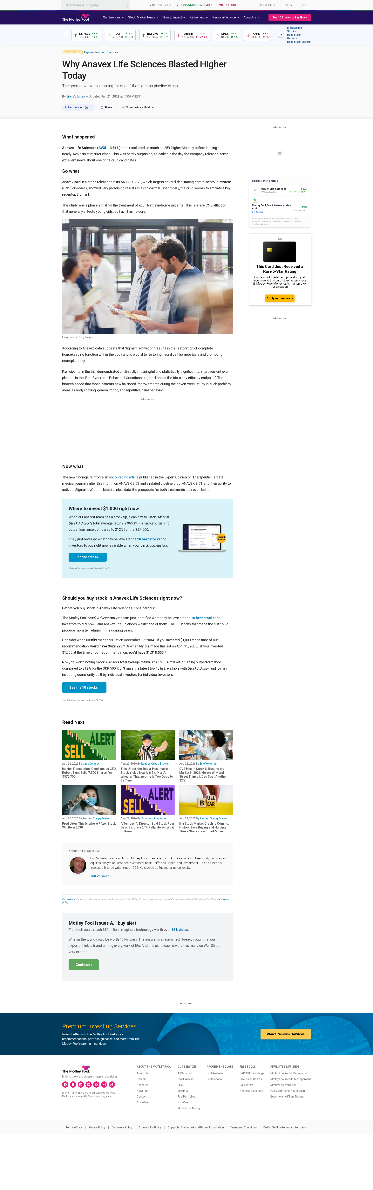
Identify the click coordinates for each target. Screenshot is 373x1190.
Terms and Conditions (243, 1127)
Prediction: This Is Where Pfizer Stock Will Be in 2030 (89, 825)
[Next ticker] (281, 35)
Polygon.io (106, 1096)
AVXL (102, 148)
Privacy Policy (97, 1127)
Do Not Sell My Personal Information (285, 1127)
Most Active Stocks (294, 29)
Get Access (257, 212)
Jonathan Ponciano (153, 818)
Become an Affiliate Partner (287, 1096)
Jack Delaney (91, 763)
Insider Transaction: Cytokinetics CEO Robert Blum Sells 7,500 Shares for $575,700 (89, 772)
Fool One (183, 1102)
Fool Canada (214, 1079)
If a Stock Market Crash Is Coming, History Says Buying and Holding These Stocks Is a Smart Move (204, 827)
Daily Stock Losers (299, 41)
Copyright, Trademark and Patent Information (196, 1127)
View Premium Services (286, 1034)
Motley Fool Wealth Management (290, 1079)
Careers (141, 1079)
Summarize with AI (138, 107)
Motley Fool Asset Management (289, 1073)
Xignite (92, 1096)
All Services (185, 1073)
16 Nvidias (179, 930)
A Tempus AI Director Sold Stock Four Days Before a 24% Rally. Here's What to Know (147, 827)
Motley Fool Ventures (283, 1084)
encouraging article (124, 477)
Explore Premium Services (101, 52)
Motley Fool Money (189, 1108)
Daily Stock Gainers (294, 36)
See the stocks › (88, 557)
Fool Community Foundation (287, 1090)
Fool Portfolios (186, 1096)
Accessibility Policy (150, 1127)
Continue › (84, 965)
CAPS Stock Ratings (252, 1073)
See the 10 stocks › (84, 687)
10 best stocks (148, 539)
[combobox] (95, 5)
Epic (180, 1084)
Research (142, 1084)
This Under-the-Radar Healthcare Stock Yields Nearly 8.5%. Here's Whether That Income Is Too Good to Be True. (147, 774)
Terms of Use (74, 1127)
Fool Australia (215, 1073)
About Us (142, 1073)
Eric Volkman (75, 96)
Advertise (143, 1102)
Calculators (246, 1084)
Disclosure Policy (122, 1127)
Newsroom (143, 1090)
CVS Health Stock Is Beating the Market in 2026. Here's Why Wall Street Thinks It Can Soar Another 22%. (203, 774)
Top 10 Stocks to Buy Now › (289, 17)
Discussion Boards (251, 1079)
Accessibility (267, 5)
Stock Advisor (186, 1079)
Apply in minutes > (280, 298)
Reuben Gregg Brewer (155, 763)
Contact (141, 1096)
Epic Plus (183, 1090)
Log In (288, 5)
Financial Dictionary (251, 1090)
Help (304, 5)
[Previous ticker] (65, 35)
